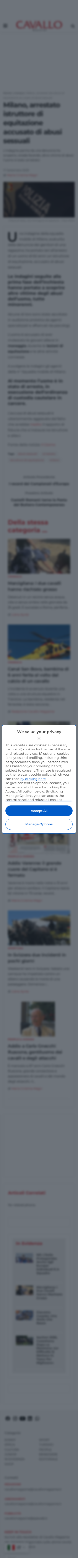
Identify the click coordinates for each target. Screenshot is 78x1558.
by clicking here (33, 779)
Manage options (39, 824)
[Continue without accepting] (39, 738)
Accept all (39, 811)
